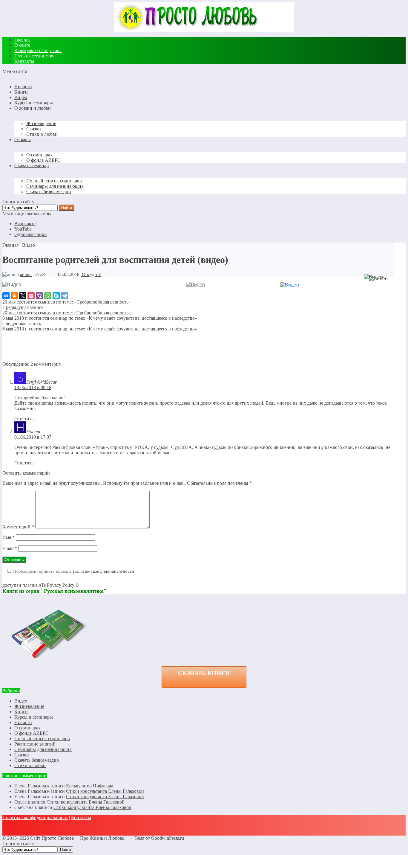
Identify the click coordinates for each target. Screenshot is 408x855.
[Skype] (56, 295)
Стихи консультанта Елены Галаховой (105, 791)
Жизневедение (29, 706)
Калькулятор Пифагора (89, 785)
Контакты (81, 817)
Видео (20, 700)
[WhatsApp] (47, 295)
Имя (8, 537)
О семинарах (27, 727)
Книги (21, 711)
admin (26, 274)
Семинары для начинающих (43, 749)
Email (9, 548)
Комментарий (18, 526)
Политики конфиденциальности (103, 571)
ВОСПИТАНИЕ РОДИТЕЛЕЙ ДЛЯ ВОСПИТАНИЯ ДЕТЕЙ (85, 291)
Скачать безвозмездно (36, 760)
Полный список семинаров (42, 738)
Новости (23, 722)
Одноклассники (30, 234)
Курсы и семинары (33, 717)
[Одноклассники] (14, 295)
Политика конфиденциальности (35, 817)
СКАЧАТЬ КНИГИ (204, 673)
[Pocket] (31, 295)
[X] (22, 295)
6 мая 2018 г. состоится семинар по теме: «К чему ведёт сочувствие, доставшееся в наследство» (99, 318)
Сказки (21, 754)
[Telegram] (64, 295)
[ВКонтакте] (6, 295)
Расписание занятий (35, 743)
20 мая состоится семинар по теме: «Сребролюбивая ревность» (66, 312)
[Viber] (39, 295)
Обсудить (91, 274)
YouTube (23, 228)
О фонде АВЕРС (31, 733)
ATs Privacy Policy (57, 585)
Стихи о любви (30, 765)
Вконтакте (25, 223)
